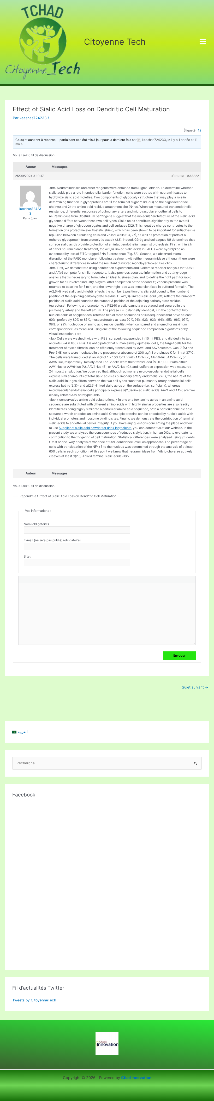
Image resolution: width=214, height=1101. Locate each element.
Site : (27, 556)
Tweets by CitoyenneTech (34, 1000)
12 (199, 130)
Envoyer (179, 655)
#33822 (193, 176)
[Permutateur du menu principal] (203, 42)
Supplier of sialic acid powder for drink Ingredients (95, 428)
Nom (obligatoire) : (37, 524)
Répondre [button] (178, 175)
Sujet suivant (195, 687)
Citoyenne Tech (115, 42)
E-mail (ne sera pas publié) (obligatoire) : (53, 540)
